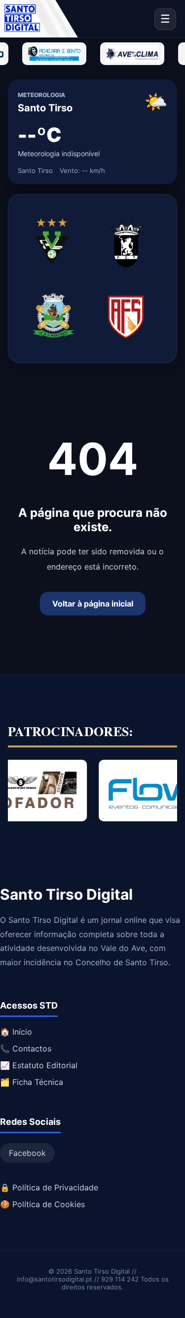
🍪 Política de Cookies (42, 1204)
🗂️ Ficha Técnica (31, 1082)
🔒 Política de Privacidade (49, 1187)
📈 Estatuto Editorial (38, 1065)
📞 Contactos (25, 1048)
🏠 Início (16, 1032)
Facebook (27, 1153)
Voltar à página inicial (92, 603)
